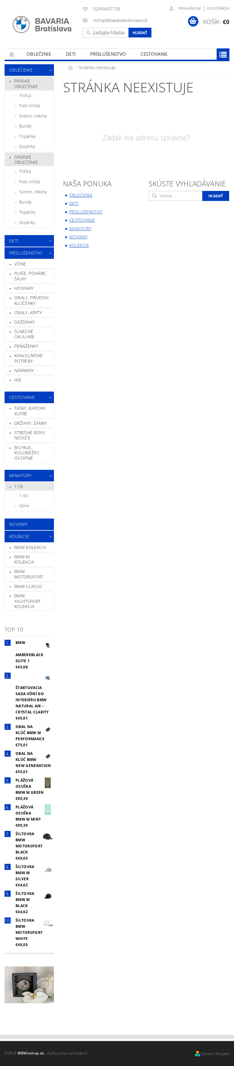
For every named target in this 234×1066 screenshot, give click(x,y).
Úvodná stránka (12, 54)
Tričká (25, 95)
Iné (17, 380)
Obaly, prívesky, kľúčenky (32, 300)
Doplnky (27, 146)
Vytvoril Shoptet (215, 1053)
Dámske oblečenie (26, 159)
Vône (20, 264)
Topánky (27, 136)
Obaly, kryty (28, 312)
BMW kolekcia (30, 547)
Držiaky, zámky (30, 423)
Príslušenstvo (108, 54)
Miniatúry (20, 475)
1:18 (18, 486)
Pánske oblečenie (26, 83)
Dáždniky (24, 322)
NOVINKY (18, 524)
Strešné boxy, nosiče (30, 435)
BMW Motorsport (28, 574)
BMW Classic (28, 586)
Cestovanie (154, 54)
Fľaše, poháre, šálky (30, 276)
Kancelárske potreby (28, 358)
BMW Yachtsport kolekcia (27, 601)
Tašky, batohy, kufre (30, 411)
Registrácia (218, 8)
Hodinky (23, 288)
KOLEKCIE (19, 536)
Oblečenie (39, 54)
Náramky (24, 370)
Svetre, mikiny (33, 116)
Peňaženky (26, 346)
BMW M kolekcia (24, 559)
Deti (71, 54)
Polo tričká (29, 105)
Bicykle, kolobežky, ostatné (27, 453)
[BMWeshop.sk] (42, 24)
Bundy (25, 126)
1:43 (23, 495)
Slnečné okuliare (24, 334)
